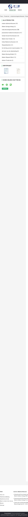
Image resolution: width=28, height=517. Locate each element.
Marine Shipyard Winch (8, 57)
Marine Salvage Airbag (7, 26)
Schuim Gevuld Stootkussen (9, 35)
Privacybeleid (7, 513)
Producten (12, 10)
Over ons (2, 494)
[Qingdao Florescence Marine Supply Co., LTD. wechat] (12, 84)
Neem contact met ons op (6, 501)
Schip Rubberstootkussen (8, 42)
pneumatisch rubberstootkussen (10, 32)
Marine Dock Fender (7, 39)
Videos (20, 10)
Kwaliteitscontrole (4, 499)
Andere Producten (6, 60)
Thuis (1, 16)
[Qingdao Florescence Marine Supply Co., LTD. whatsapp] (8, 84)
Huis (5, 10)
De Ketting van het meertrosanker (11, 48)
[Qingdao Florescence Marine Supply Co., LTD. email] (4, 84)
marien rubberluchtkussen (8, 23)
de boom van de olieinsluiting (9, 51)
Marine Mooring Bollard (8, 54)
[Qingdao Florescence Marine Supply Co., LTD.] (14, 6)
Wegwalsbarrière (6, 45)
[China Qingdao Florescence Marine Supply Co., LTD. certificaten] (6, 71)
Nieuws (2, 503)
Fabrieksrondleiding (4, 496)
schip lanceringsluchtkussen (17, 16)
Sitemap (2, 505)
